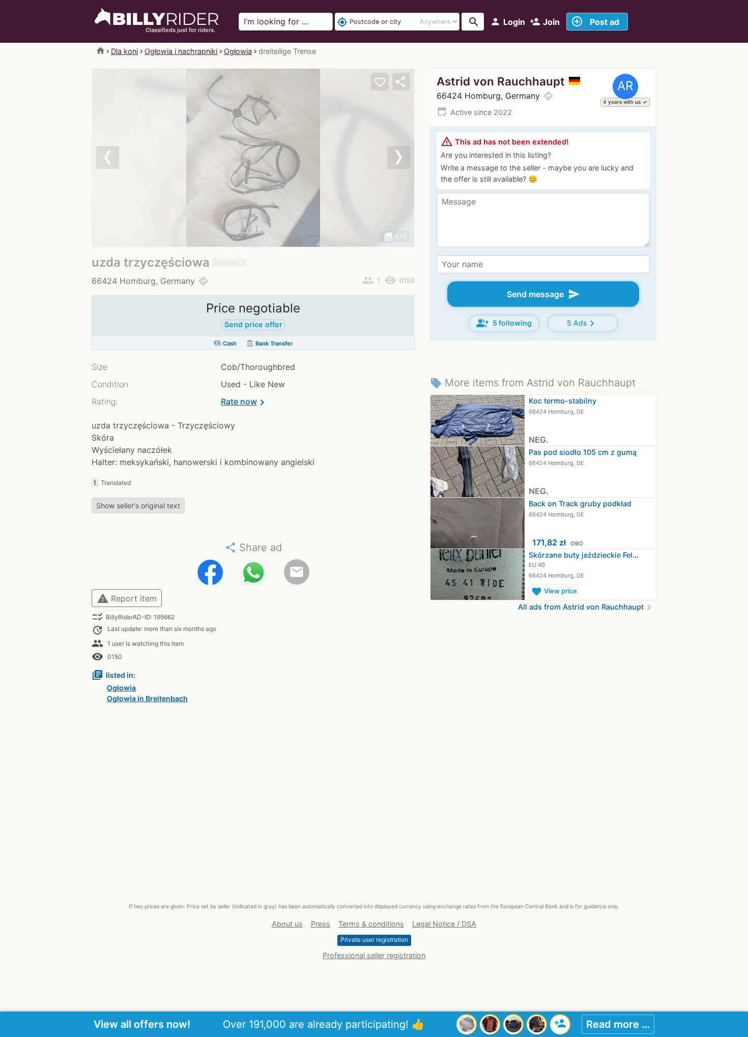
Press (320, 923)
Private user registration (374, 939)
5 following (504, 323)
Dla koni (124, 51)
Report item (127, 598)
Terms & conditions (371, 923)
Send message (543, 294)
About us (287, 923)
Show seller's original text (138, 505)
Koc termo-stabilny (562, 400)
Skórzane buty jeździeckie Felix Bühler (596, 555)
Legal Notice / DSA (444, 923)
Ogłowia (238, 51)
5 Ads (582, 323)
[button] (116, 158)
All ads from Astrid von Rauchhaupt (586, 606)
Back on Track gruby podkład (580, 503)
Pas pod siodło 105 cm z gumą (583, 452)
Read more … (618, 1024)
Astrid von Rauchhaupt (501, 81)
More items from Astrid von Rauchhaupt (533, 383)
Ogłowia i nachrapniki (181, 51)
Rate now (244, 402)
